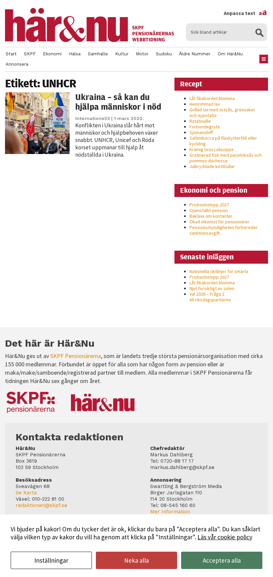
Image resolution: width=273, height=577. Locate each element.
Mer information (170, 512)
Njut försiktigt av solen (211, 288)
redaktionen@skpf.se (41, 505)
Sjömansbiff (201, 132)
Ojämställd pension (208, 210)
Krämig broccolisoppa (211, 149)
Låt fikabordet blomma (212, 98)
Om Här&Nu (230, 53)
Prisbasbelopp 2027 (209, 205)
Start (11, 53)
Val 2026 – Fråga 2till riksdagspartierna (210, 297)
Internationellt (92, 118)
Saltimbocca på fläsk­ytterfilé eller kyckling (223, 141)
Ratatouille (200, 121)
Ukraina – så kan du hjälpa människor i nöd (118, 102)
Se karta (26, 493)
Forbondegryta (204, 127)
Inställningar (51, 560)
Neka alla (136, 560)
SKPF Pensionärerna (75, 356)
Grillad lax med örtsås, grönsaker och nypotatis (222, 112)
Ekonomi (52, 53)
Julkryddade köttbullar (212, 166)
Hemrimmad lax (204, 104)
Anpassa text (245, 13)
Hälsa (75, 53)
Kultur (122, 53)
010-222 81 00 (48, 499)
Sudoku (164, 53)
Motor (142, 53)
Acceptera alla (222, 560)
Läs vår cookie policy (224, 537)
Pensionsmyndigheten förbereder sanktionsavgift (223, 230)
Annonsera (17, 64)
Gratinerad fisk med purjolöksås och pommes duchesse (225, 158)
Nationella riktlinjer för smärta (218, 271)
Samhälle (98, 53)
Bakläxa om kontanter (210, 216)
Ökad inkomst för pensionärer (219, 222)
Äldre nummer (194, 53)
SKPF (30, 53)
